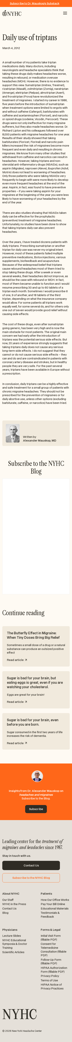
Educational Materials (55, 908)
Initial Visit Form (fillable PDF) (51, 937)
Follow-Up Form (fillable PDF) (51, 961)
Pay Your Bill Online (53, 904)
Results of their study (16, 138)
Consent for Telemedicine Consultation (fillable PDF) (53, 949)
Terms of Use (49, 980)
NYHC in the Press (14, 904)
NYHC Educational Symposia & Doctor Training (14, 943)
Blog (5, 913)
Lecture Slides (11, 936)
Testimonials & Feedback (50, 914)
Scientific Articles (13, 952)
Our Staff (8, 900)
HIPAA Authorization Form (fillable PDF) (54, 969)
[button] (65, 13)
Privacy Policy (50, 976)
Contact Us (9, 908)
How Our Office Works (55, 900)
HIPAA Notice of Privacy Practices (52, 986)
